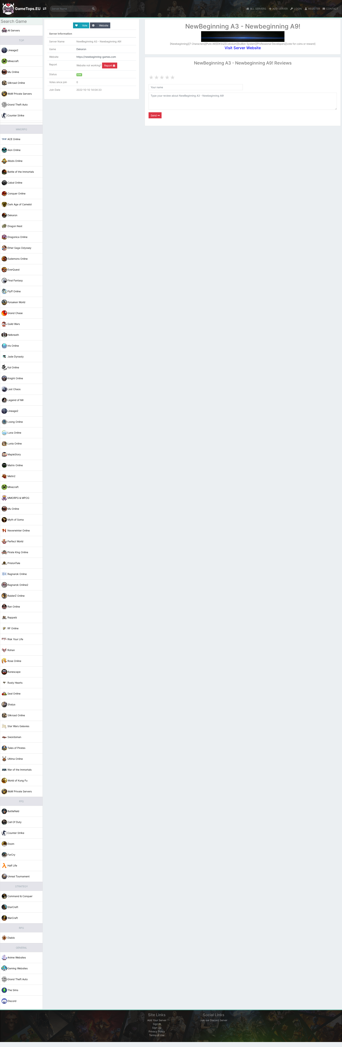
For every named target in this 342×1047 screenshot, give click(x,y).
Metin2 (11, 476)
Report (108, 65)
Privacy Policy (157, 1031)
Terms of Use (156, 1035)
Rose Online (14, 660)
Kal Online (13, 367)
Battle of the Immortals (20, 171)
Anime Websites (16, 957)
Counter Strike (15, 115)
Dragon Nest (14, 226)
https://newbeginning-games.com (96, 56)
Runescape (13, 671)
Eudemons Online (17, 258)
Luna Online (14, 432)
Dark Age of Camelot (19, 204)
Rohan (11, 650)
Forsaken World (16, 302)
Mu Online (13, 71)
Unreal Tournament (18, 876)
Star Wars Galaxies (18, 726)
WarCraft (12, 917)
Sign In (157, 1023)
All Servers (13, 30)
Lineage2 (12, 50)
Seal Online (13, 693)
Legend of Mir (15, 400)
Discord (11, 1000)
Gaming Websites (17, 968)
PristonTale (13, 563)
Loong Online (15, 421)
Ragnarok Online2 (17, 584)
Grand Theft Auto (17, 104)
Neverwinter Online (18, 530)
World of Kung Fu (17, 780)
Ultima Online (15, 758)
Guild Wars (13, 323)
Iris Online (13, 345)
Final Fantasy (15, 280)
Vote (84, 25)
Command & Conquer (19, 896)
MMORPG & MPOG (18, 497)
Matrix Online (15, 465)
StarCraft (12, 907)
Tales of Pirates (16, 747)
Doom (10, 843)
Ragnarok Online (17, 573)
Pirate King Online (17, 552)
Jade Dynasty (15, 356)
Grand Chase (15, 313)
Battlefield (13, 811)
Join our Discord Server (213, 1020)
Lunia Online (14, 443)
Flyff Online (14, 291)
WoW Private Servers (19, 93)
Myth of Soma (15, 519)
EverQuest (13, 269)
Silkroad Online (16, 82)
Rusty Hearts (14, 682)
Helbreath (13, 334)
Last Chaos (13, 389)
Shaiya (11, 704)
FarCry (11, 854)
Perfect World (15, 541)
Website (103, 25)
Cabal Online (14, 182)
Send (154, 115)
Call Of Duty (14, 822)
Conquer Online (16, 193)
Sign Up (156, 1027)
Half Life (12, 865)
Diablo (11, 937)
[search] (93, 9)
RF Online (13, 628)
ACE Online (13, 139)
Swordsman (14, 737)
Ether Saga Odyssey (19, 247)
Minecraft (13, 61)
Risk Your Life (15, 639)
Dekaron (12, 215)
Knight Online (15, 378)
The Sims (12, 990)
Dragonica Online (17, 236)
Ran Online (13, 606)
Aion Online (13, 149)
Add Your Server (156, 1020)
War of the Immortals (19, 769)
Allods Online (14, 160)
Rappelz (12, 617)
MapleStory (14, 454)
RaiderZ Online (16, 595)
